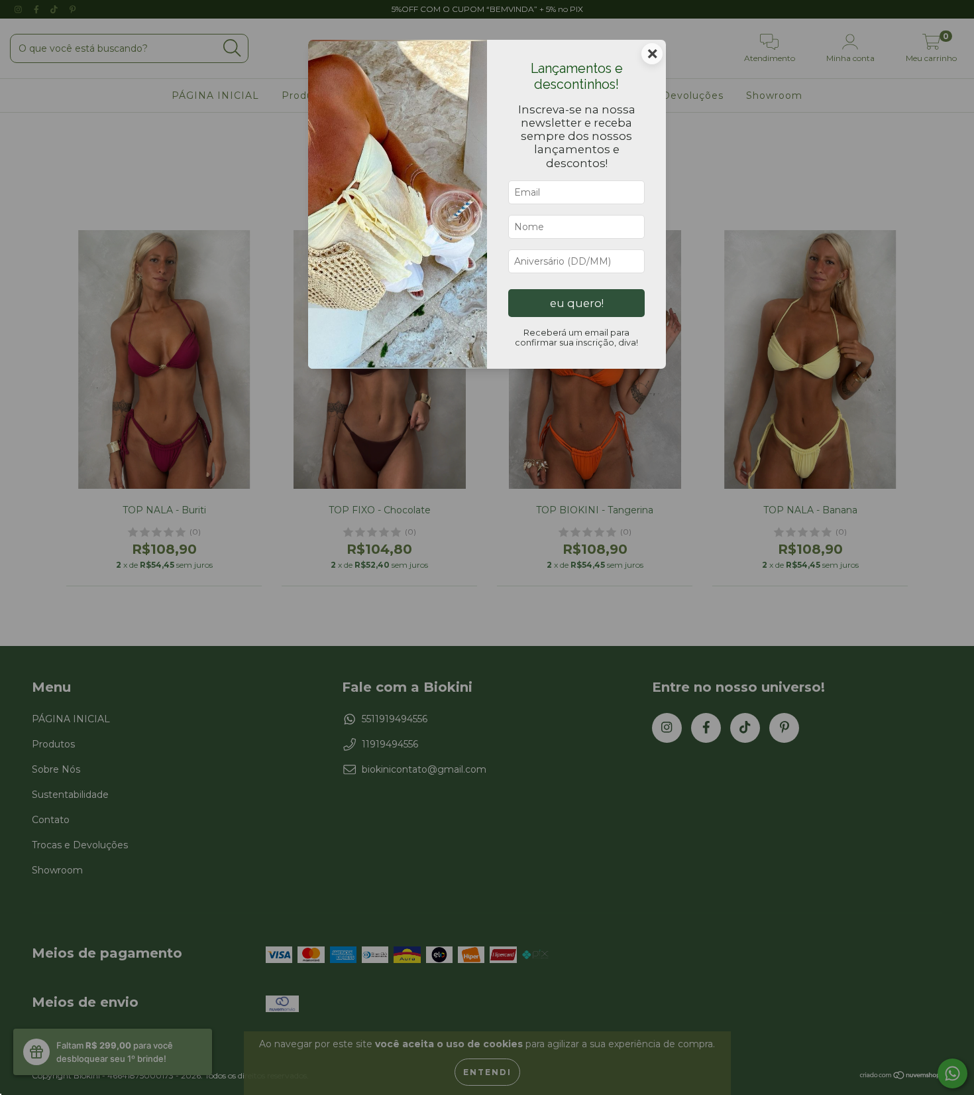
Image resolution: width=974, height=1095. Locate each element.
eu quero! (577, 303)
